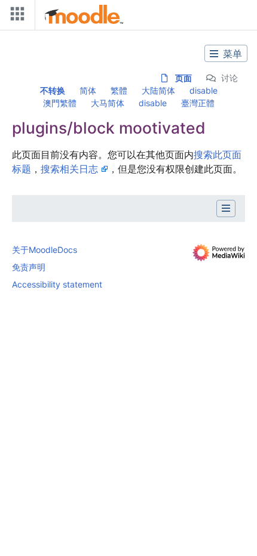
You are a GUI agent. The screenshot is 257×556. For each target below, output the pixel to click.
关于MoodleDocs (44, 250)
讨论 (229, 78)
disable (203, 90)
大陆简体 (158, 90)
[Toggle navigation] (15, 16)
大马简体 (107, 103)
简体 (87, 90)
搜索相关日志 (69, 169)
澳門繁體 (60, 103)
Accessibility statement (57, 284)
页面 (183, 78)
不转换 (52, 90)
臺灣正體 (198, 103)
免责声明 (28, 267)
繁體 (119, 90)
